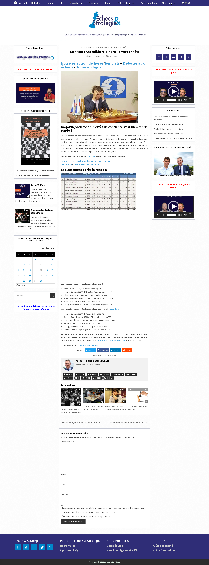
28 (24, 281)
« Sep (18, 285)
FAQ (75, 550)
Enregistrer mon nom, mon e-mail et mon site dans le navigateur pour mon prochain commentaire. (104, 508)
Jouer (50, 3)
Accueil (23, 3)
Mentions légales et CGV (121, 550)
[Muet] (185, 99)
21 (24, 275)
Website (69, 374)
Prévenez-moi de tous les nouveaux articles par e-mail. (86, 516)
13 (18, 270)
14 (24, 270)
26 (52, 275)
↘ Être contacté (149, 3)
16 (35, 270)
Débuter (35, 3)
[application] (173, 92)
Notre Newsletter (164, 550)
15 (30, 270)
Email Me (109, 378)
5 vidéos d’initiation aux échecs (42, 211)
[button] (173, 91)
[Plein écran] (189, 99)
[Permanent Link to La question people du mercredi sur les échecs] (71, 397)
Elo (61, 3)
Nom (63, 474)
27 (18, 281)
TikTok (87, 378)
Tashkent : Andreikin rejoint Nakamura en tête (104, 51)
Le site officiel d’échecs (88, 345)
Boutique (93, 3)
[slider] (171, 100)
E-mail (64, 484)
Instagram (118, 374)
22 (30, 275)
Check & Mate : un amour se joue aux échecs (173, 138)
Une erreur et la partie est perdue (168, 124)
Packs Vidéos (38, 185)
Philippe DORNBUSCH (96, 56)
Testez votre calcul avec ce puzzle (168, 133)
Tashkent (112, 355)
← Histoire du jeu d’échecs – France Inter (80, 422)
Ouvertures (76, 3)
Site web (64, 494)
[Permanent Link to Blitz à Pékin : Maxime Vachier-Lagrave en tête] (115, 395)
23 (35, 275)
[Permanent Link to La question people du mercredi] (138, 395)
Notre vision (67, 545)
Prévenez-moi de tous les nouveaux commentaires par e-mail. (89, 512)
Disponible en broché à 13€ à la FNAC (33, 175)
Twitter (91, 350)
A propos (65, 550)
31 (41, 281)
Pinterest (132, 374)
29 (30, 281)
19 (52, 270)
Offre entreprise (126, 3)
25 (47, 275)
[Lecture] (157, 99)
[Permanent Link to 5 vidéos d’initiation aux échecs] (22, 216)
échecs (104, 355)
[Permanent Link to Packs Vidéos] (22, 191)
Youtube (105, 374)
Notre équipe (114, 545)
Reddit (128, 350)
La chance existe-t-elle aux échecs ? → (130, 422)
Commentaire (67, 441)
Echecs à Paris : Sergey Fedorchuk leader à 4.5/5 (93, 409)
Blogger (98, 378)
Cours (108, 3)
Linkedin (116, 350)
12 (52, 264)
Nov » (24, 285)
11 (47, 264)
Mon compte (168, 3)
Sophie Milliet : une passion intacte (168, 129)
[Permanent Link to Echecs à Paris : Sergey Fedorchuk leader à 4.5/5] (93, 395)
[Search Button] (15, 2)
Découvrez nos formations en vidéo (35, 69)
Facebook (104, 350)
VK (78, 378)
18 (47, 270)
